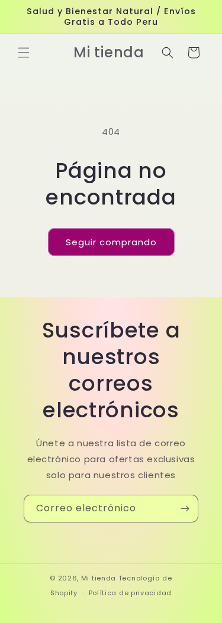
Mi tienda (98, 578)
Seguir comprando (111, 242)
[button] (24, 53)
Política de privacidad (130, 593)
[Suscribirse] (185, 509)
